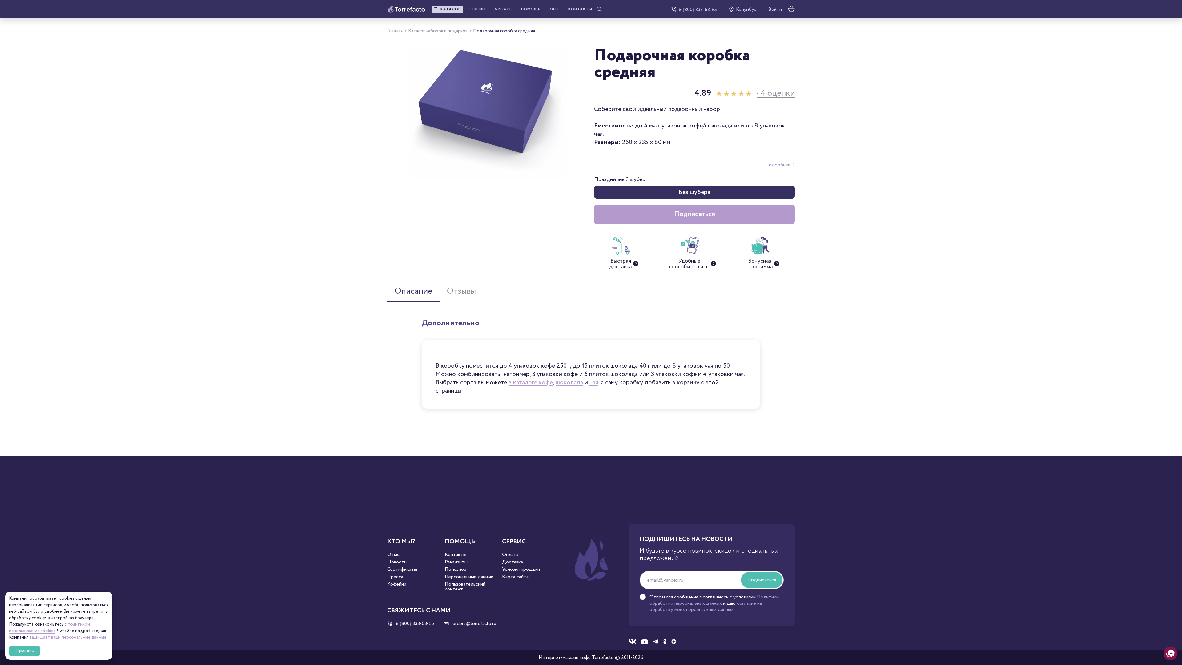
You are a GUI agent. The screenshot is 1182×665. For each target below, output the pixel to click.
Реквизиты (456, 562)
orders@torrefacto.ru (473, 623)
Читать (503, 9)
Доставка (512, 562)
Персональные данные (469, 576)
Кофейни (396, 584)
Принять (24, 650)
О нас (393, 554)
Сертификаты (402, 569)
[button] (447, 9)
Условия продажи (521, 569)
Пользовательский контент (465, 587)
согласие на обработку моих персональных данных (705, 606)
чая (593, 382)
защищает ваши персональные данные (68, 637)
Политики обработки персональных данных (714, 600)
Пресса (395, 576)
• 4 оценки (776, 93)
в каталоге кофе (531, 382)
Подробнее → (780, 164)
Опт (554, 9)
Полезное (455, 569)
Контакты (580, 9)
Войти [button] (775, 9)
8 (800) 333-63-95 (698, 9)
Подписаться (694, 214)
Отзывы (477, 9)
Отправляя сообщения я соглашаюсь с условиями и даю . (714, 603)
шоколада (569, 382)
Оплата (510, 554)
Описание (413, 291)
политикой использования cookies (49, 627)
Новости (397, 562)
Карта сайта (515, 576)
